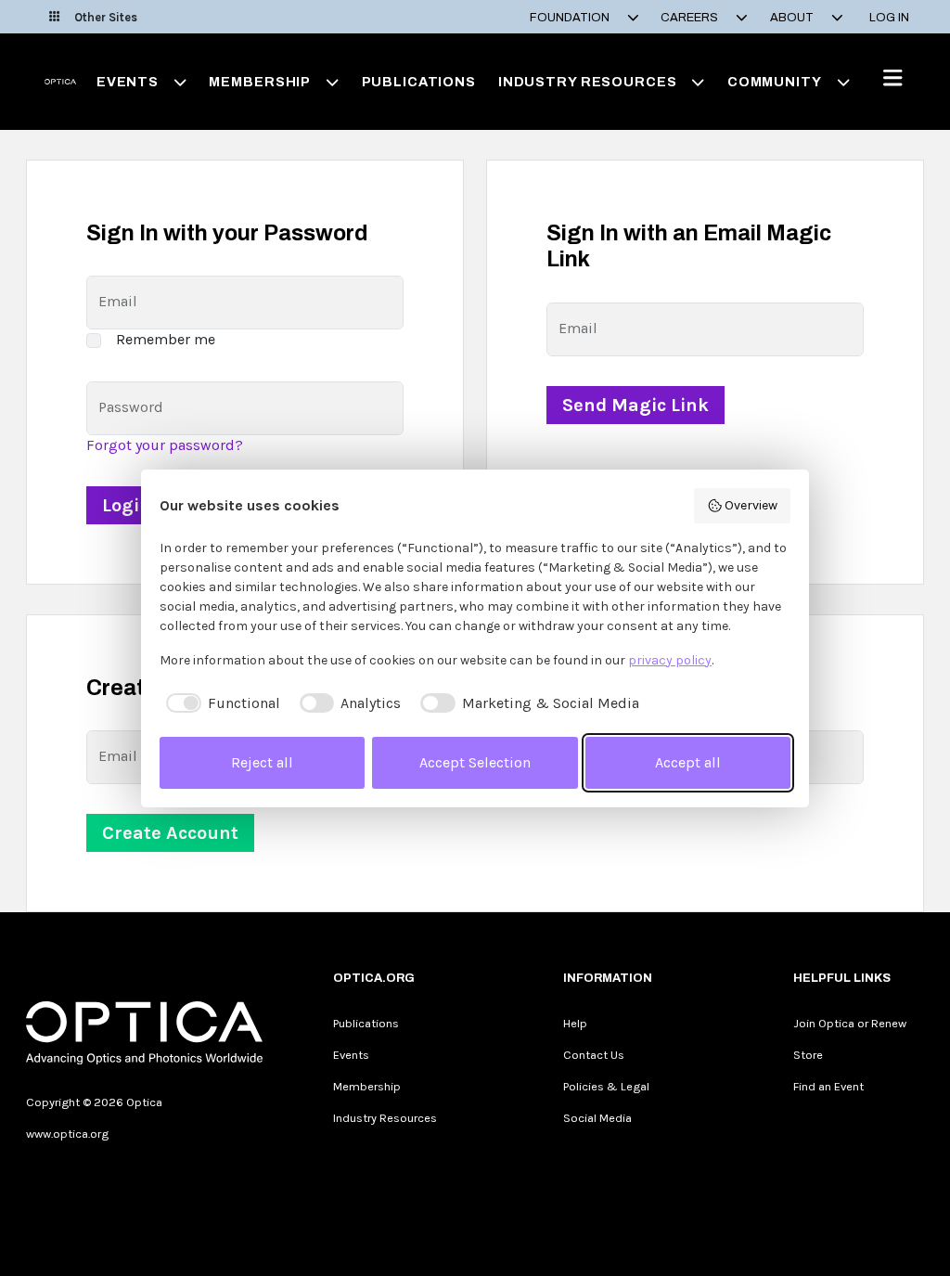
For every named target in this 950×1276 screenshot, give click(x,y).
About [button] (793, 17)
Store (808, 1055)
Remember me (165, 339)
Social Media (597, 1118)
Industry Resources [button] (587, 81)
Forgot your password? (164, 445)
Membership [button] (260, 81)
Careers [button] (691, 17)
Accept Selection (475, 762)
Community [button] (774, 81)
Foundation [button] (571, 17)
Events (351, 1055)
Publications (419, 81)
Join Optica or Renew (849, 1023)
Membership (367, 1086)
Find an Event (828, 1086)
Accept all (688, 762)
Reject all (262, 762)
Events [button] (127, 81)
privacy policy (670, 660)
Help (575, 1023)
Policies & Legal (606, 1086)
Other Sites (105, 17)
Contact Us (593, 1055)
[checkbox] (220, 703)
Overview (751, 505)
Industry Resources (385, 1118)
